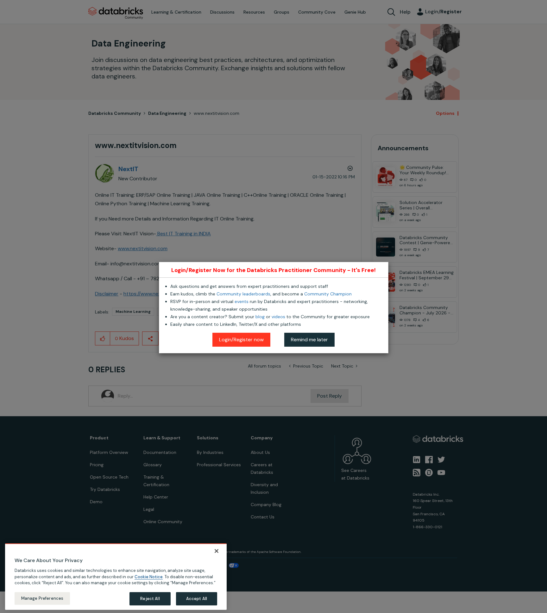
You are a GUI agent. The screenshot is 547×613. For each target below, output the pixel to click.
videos (278, 316)
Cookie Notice (149, 576)
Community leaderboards (243, 294)
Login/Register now (241, 339)
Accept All (196, 598)
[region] (116, 576)
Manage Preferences (42, 598)
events (241, 301)
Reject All (150, 598)
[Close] (216, 551)
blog (260, 316)
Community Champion (328, 294)
